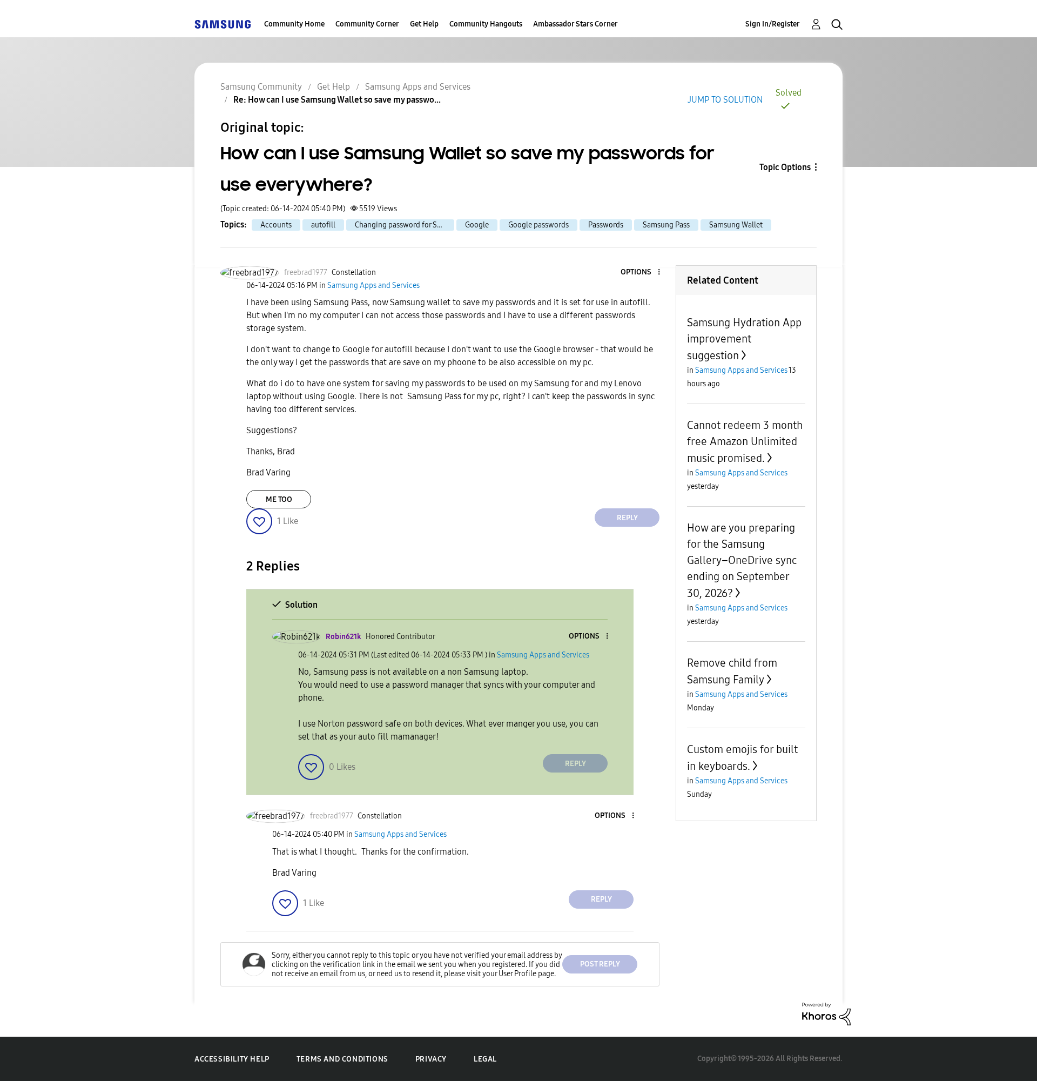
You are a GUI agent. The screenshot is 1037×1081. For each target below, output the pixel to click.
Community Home (294, 24)
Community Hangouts (485, 24)
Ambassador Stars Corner (575, 24)
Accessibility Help (232, 1059)
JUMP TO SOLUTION (725, 100)
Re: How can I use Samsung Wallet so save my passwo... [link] (337, 100)
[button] (641, 272)
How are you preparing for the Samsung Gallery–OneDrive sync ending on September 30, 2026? (742, 560)
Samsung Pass (666, 225)
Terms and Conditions (342, 1059)
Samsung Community (261, 87)
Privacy (431, 1059)
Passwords (605, 225)
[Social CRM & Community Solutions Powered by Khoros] (826, 1013)
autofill (323, 225)
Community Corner (367, 24)
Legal (485, 1059)
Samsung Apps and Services (417, 87)
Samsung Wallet (736, 225)
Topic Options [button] (785, 167)
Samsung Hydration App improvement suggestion (744, 339)
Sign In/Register (772, 24)
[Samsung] (222, 24)
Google (477, 225)
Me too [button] (279, 499)
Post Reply (600, 964)
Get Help (424, 24)
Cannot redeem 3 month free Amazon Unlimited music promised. (745, 442)
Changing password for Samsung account (404, 225)
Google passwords (538, 225)
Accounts (276, 225)
